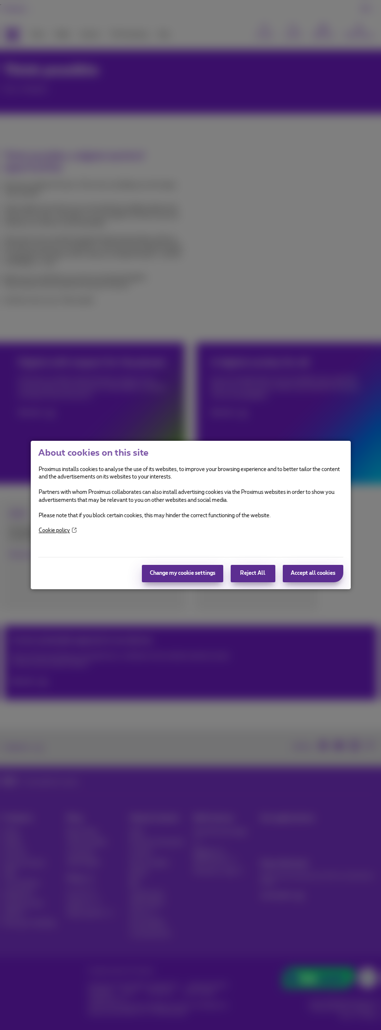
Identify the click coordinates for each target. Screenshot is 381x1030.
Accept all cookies (313, 573)
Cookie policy (54, 530)
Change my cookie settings (182, 573)
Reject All (252, 573)
